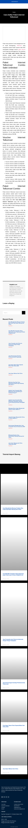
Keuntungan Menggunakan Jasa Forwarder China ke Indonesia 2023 (17, 426)
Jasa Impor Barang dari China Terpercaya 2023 (15, 444)
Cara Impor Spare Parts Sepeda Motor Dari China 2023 (16, 365)
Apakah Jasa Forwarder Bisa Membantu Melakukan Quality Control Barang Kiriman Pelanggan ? (17, 401)
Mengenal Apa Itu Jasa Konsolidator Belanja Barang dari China (16, 436)
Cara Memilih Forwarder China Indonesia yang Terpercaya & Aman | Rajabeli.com (17, 332)
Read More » (11, 325)
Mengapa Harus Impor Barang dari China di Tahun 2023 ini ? (16, 409)
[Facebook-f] (6, 797)
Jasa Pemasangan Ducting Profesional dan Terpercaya (15, 356)
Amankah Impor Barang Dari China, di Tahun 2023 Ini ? (17, 418)
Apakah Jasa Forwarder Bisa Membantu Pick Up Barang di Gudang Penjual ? (15, 391)
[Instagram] (4, 797)
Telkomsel (19, 45)
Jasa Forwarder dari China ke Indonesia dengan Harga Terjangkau (15, 344)
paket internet (21, 49)
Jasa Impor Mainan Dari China (15, 373)
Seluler (14, 12)
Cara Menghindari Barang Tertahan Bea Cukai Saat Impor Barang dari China (17, 323)
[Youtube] (8, 797)
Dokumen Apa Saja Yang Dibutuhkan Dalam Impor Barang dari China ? (16, 383)
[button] (26, 6)
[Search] (23, 312)
